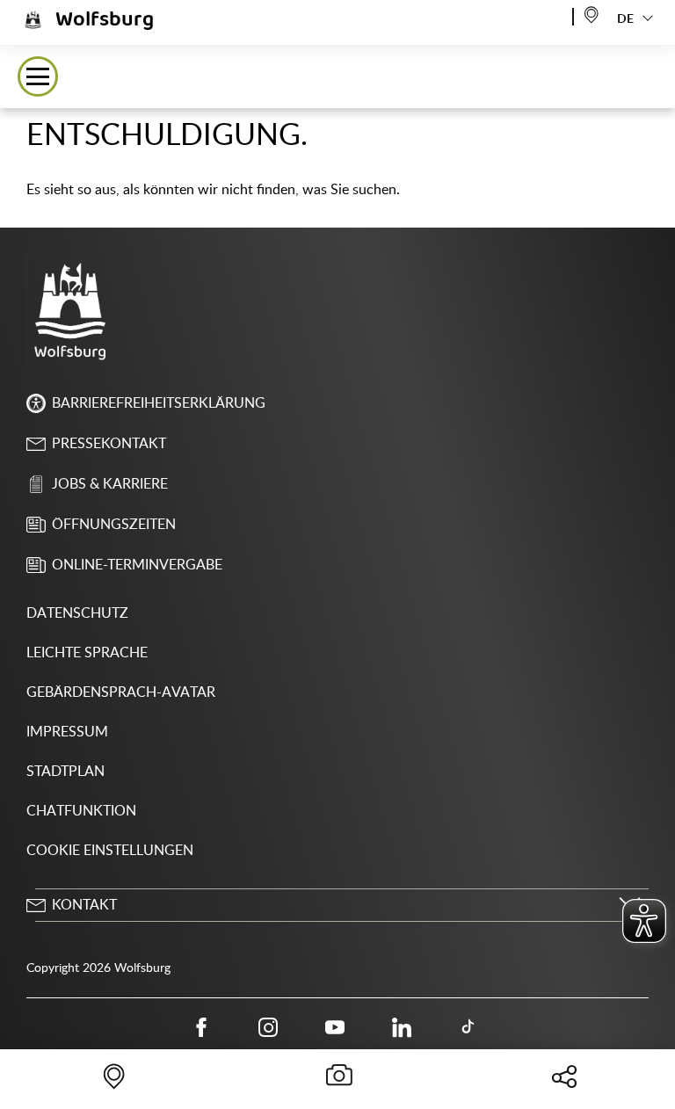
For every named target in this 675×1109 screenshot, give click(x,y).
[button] (38, 76)
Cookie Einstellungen (109, 851)
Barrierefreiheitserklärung (158, 403)
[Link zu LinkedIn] (401, 1027)
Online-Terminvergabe (137, 565)
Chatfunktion (81, 811)
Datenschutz (77, 613)
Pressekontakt (109, 444)
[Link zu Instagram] (268, 1027)
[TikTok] (468, 1027)
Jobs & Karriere (110, 484)
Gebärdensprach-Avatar (120, 692)
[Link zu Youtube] (335, 1027)
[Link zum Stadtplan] (591, 13)
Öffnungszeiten (114, 525)
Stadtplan (65, 772)
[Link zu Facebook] (201, 1027)
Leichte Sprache (87, 653)
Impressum (67, 732)
